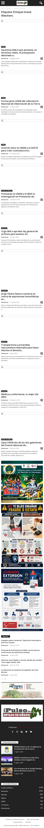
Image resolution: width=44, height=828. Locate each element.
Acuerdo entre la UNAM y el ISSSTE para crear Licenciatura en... (19, 149)
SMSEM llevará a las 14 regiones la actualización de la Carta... (27, 748)
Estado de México (7, 190)
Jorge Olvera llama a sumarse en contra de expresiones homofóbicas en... (20, 296)
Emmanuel (4, 58)
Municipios (4, 791)
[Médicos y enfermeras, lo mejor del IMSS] (22, 379)
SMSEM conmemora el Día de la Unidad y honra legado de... (26, 759)
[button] (40, 3)
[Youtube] (31, 732)
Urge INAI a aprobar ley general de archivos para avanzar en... (19, 233)
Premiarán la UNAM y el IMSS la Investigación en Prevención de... (18, 195)
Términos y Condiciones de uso (14, 819)
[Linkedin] (22, 732)
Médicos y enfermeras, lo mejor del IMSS (19, 395)
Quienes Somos (18, 822)
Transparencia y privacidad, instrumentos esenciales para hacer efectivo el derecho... (20, 347)
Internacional (5, 808)
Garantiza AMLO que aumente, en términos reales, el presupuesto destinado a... (19, 52)
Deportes (4, 290)
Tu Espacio (5, 805)
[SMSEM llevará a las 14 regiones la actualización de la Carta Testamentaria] (6, 750)
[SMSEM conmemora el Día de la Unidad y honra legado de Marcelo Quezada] (6, 761)
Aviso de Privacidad (33, 819)
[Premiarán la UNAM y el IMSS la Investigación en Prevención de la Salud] (22, 178)
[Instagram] (17, 732)
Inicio (2, 8)
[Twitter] (27, 732)
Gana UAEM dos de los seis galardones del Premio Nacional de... (21, 444)
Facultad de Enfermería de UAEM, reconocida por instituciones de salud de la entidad (20, 651)
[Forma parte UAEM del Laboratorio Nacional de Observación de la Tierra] (22, 85)
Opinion (3, 798)
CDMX (3, 47)
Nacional (4, 228)
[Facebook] (13, 732)
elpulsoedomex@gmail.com (27, 727)
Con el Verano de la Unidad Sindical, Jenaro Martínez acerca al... (28, 769)
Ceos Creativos (34, 825)
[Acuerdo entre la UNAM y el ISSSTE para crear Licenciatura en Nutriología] (22, 132)
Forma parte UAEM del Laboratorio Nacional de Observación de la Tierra (20, 102)
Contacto (28, 822)
